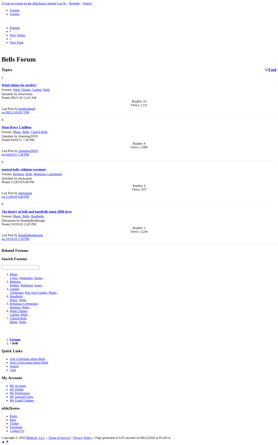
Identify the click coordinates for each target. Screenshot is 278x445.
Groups (14, 14)
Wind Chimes (22, 89)
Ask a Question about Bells (27, 359)
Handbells (37, 216)
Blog (13, 420)
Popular (15, 28)
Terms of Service (59, 437)
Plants (52, 292)
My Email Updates (22, 400)
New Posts (17, 42)
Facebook (16, 427)
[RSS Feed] (270, 70)
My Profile (17, 389)
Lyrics (14, 278)
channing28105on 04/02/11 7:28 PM (20, 152)
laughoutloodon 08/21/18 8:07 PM (18, 110)
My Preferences (20, 393)
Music (17, 132)
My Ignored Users (21, 397)
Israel (38, 285)
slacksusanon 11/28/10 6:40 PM (17, 194)
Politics (14, 285)
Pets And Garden (36, 292)
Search (87, 3)
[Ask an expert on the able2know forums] (29, 3)
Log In (61, 3)
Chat (13, 370)
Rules (13, 416)
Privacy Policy (82, 437)
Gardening (16, 292)
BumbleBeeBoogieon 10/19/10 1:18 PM (22, 237)
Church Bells (39, 132)
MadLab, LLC (35, 437)
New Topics (17, 35)
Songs (38, 278)
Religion (18, 174)
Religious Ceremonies (48, 174)
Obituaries (26, 278)
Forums (15, 10)
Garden (37, 89)
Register (74, 3)
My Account (18, 386)
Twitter (14, 423)
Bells (46, 89)
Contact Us (17, 431)
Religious (27, 285)
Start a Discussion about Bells (29, 362)
